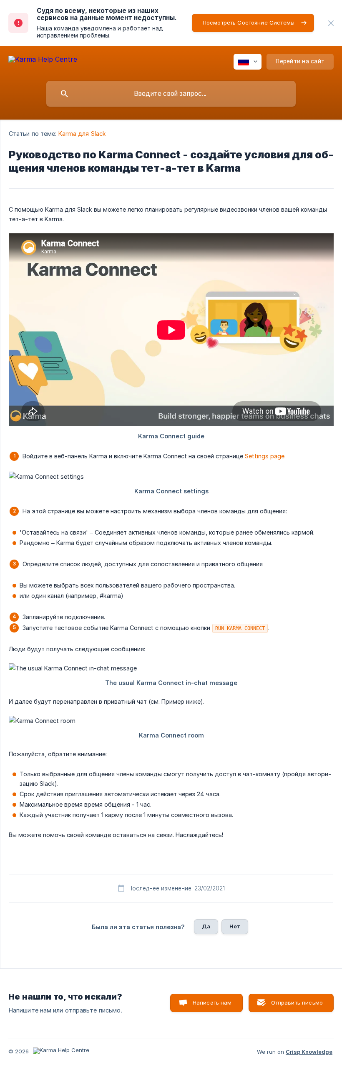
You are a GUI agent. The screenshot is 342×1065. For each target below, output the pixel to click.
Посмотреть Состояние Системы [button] (248, 22)
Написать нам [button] (212, 1002)
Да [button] (206, 926)
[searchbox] (171, 94)
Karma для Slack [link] (82, 133)
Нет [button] (234, 926)
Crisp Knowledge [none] (309, 1051)
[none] (331, 23)
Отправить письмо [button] (297, 1002)
